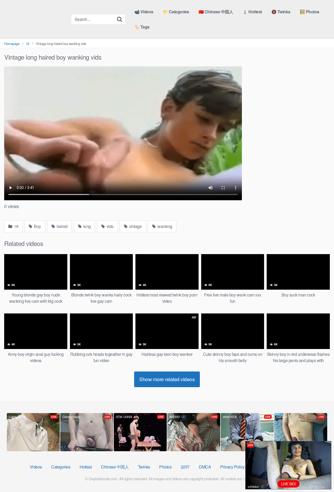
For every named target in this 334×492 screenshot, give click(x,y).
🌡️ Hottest (252, 12)
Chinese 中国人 (115, 467)
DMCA (205, 467)
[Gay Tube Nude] (35, 19)
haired (62, 226)
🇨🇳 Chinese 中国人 (216, 12)
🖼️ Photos (309, 12)
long (86, 226)
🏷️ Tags (142, 27)
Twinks (144, 467)
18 (27, 43)
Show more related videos (167, 378)
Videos (36, 467)
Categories (60, 467)
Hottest (86, 467)
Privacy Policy (232, 467)
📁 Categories (176, 12)
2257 (185, 467)
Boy (37, 226)
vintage (135, 226)
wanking (164, 226)
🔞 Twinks (280, 12)
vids (109, 226)
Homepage (11, 43)
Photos (165, 467)
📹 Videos (143, 12)
